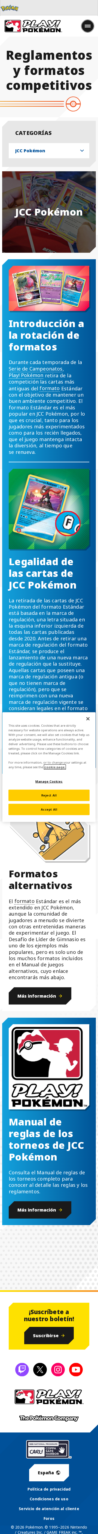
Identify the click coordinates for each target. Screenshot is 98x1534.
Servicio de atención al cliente (49, 1508)
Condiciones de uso (49, 1498)
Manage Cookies (49, 781)
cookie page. (54, 767)
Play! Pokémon (26, 375)
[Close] (88, 719)
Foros (49, 1518)
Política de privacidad (49, 1489)
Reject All (49, 795)
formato (49, 388)
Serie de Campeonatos (36, 368)
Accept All (49, 809)
